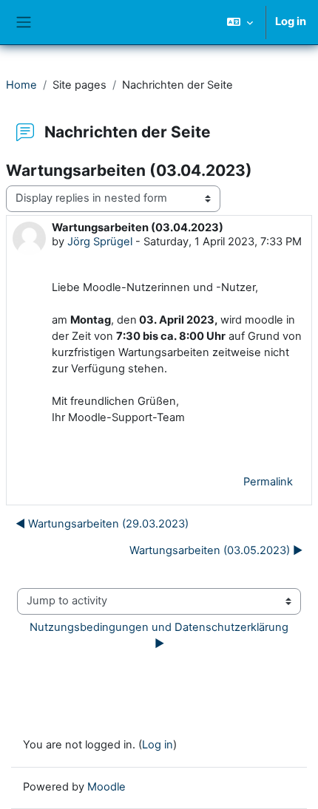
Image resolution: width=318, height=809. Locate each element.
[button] (240, 22)
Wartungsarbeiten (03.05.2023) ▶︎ (215, 550)
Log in (290, 21)
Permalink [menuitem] (268, 481)
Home (21, 85)
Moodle (106, 786)
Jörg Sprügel (99, 241)
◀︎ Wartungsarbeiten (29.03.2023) (102, 523)
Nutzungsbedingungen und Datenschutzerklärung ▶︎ (160, 635)
